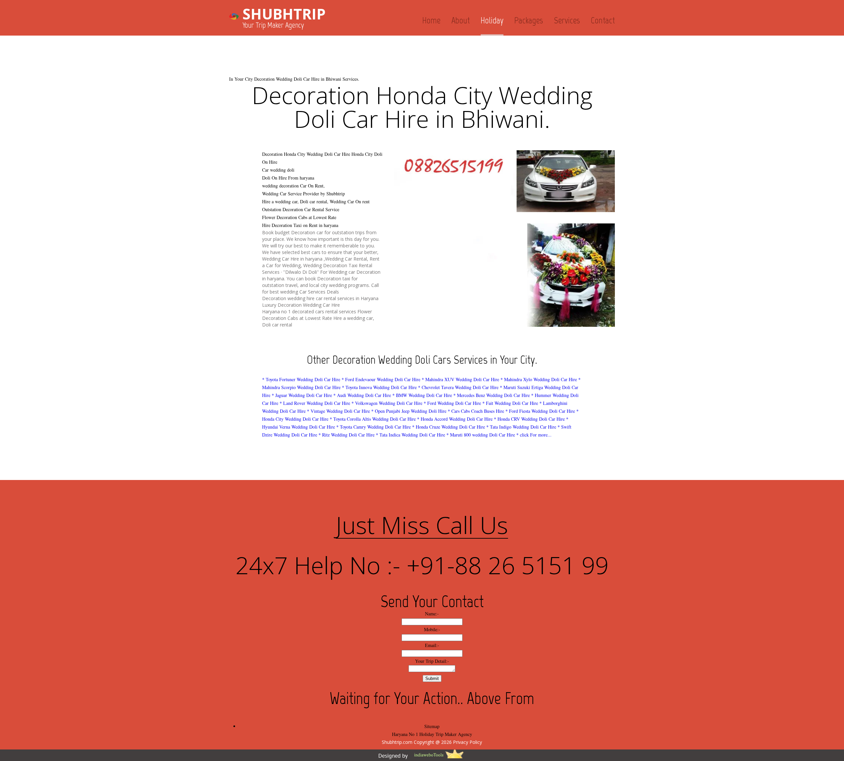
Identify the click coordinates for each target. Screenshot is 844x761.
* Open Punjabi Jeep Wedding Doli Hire (408, 411)
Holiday (492, 20)
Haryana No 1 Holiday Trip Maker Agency (432, 734)
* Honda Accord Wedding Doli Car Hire (455, 419)
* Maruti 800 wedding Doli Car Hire (480, 435)
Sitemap (431, 726)
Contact (603, 20)
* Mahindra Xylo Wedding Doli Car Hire (538, 379)
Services (567, 20)
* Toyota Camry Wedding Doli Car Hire (373, 427)
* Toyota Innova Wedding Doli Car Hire (379, 387)
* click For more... (534, 435)
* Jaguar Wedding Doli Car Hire (302, 395)
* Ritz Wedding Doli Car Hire (346, 435)
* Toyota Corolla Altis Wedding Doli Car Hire (373, 419)
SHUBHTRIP (284, 14)
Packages (528, 20)
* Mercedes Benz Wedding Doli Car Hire (491, 395)
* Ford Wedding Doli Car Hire (452, 403)
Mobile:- (432, 629)
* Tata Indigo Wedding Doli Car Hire (522, 427)
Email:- (432, 645)
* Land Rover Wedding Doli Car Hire (315, 403)
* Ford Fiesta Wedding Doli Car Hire (540, 411)
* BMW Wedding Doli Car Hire (422, 395)
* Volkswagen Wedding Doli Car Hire (386, 403)
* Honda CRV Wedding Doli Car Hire (529, 419)
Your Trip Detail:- (432, 661)
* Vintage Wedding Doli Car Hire (338, 411)
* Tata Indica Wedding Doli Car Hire (410, 435)
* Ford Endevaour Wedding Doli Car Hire (381, 379)
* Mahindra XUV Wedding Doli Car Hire (460, 379)
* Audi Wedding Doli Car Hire (362, 395)
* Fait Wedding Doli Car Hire (510, 403)
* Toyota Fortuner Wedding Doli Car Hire (301, 379)
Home (431, 20)
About (460, 20)
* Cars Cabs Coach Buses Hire (476, 411)
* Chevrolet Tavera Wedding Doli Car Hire (458, 387)
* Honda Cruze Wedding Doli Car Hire (448, 427)
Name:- (432, 613)
